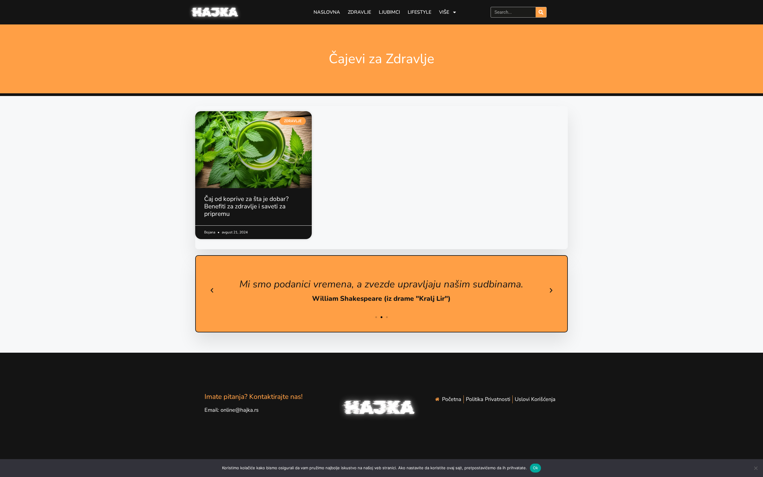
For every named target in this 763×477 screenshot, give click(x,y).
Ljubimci (389, 12)
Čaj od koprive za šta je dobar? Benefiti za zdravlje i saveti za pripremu (246, 206)
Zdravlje (359, 12)
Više (444, 12)
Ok (535, 467)
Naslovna (327, 12)
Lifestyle (419, 12)
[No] (756, 468)
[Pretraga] (541, 12)
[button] (212, 290)
